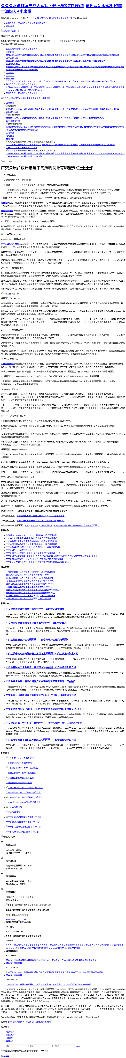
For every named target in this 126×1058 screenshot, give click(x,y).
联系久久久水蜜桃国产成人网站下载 (21, 93)
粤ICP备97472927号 (15, 1022)
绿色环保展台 (78, 960)
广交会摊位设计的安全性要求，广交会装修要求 (40, 516)
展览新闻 (34, 525)
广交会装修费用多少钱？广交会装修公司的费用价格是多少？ (45, 709)
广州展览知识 (85, 81)
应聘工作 (10, 1041)
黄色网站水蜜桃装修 (27, 960)
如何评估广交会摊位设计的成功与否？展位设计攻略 (31, 535)
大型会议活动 (66, 960)
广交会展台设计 (8, 364)
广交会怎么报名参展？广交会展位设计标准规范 (31, 538)
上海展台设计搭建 (30, 972)
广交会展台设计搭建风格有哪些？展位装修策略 (28, 599)
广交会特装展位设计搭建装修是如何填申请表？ (29, 587)
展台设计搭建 (14, 109)
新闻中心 (10, 78)
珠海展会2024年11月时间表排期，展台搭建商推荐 (30, 596)
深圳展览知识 (97, 81)
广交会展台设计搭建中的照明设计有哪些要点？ (76, 525)
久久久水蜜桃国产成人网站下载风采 (102, 87)
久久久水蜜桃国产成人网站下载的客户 (25, 90)
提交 (78, 1046)
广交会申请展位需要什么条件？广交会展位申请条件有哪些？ (39, 559)
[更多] (11, 753)
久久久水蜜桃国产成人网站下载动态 (62, 87)
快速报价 (10, 1032)
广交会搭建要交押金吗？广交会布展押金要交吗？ (37, 639)
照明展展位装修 (70, 984)
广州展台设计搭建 (46, 972)
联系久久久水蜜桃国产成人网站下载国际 (62, 948)
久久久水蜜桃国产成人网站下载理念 (30, 87)
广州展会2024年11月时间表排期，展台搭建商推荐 (30, 572)
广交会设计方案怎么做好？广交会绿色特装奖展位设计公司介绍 (37, 562)
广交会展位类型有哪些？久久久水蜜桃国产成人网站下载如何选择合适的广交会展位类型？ (52, 556)
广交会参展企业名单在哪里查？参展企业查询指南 (31, 541)
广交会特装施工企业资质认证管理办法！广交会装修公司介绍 (41, 667)
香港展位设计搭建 (79, 972)
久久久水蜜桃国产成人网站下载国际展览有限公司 (50, 18)
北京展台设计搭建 (14, 972)
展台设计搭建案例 (14, 963)
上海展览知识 (72, 81)
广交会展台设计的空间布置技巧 (19, 550)
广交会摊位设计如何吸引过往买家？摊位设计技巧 (36, 623)
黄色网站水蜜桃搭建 (18, 67)
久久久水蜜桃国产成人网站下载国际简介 (23, 945)
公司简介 (10, 87)
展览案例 (10, 52)
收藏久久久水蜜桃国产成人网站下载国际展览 (25, 23)
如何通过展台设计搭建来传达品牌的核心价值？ (30, 581)
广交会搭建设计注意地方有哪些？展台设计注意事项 (35, 609)
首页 (27, 525)
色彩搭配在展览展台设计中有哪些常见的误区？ (30, 584)
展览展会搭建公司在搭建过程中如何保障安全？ (30, 593)
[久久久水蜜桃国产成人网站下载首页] (25, 98)
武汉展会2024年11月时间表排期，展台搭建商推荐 (29, 578)
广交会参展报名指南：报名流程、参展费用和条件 (33, 547)
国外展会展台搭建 (95, 972)
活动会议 (10, 76)
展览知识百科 (48, 81)
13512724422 (22, 919)
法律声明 (30, 1022)
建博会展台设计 (41, 984)
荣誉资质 (82, 87)
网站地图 (10, 26)
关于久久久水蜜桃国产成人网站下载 (21, 84)
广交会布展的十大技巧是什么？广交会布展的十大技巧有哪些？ (44, 723)
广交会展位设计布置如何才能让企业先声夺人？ (40, 521)
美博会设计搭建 (27, 984)
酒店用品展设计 (84, 984)
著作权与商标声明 (43, 1022)
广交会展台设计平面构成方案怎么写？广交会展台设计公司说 (41, 739)
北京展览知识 (60, 81)
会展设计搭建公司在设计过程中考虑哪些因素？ (28, 575)
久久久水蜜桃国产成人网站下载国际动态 (23, 81)
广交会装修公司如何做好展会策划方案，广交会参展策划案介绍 (42, 653)
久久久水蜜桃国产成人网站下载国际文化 (95, 945)
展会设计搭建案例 (14, 975)
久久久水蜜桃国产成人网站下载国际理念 (59, 945)
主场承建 (10, 73)
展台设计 (5, 203)
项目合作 (10, 1038)
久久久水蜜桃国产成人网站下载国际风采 (26, 948)
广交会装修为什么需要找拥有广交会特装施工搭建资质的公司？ (41, 681)
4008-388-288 (11, 919)
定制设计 (10, 1035)
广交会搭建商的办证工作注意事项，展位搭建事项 (31, 544)
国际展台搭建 (12, 58)
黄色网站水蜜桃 (13, 64)
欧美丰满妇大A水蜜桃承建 (48, 960)
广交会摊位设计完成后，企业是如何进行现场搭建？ (33, 553)
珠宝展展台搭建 (56, 984)
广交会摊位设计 (13, 984)
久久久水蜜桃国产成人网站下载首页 (21, 49)
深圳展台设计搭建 (62, 972)
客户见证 (90, 154)
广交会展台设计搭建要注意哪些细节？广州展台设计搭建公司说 (41, 695)
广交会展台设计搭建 (10, 244)
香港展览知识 (109, 81)
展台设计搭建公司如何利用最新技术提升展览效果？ (32, 590)
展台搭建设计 (14, 55)
